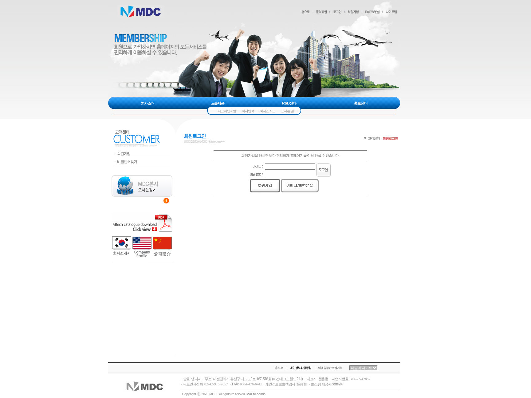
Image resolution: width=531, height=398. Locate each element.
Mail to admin (256, 394)
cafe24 (337, 384)
